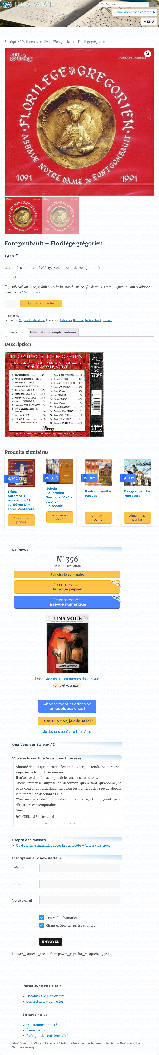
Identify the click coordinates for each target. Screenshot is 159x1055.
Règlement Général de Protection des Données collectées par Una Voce (88, 1043)
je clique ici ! (67, 721)
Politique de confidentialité (47, 1036)
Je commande (86, 585)
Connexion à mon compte (132, 12)
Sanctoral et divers (39, 42)
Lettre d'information (62, 918)
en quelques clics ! (67, 706)
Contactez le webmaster (44, 1001)
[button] (147, 53)
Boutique (11, 42)
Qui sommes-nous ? (41, 1025)
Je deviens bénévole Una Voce (67, 731)
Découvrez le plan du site (45, 996)
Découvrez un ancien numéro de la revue (67, 682)
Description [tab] (17, 332)
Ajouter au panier (41, 303)
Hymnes (107, 320)
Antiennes (66, 320)
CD (22, 42)
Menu (148, 21)
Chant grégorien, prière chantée (70, 925)
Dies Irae (78, 320)
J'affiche (67, 574)
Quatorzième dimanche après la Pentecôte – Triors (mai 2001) (64, 845)
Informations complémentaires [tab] (53, 332)
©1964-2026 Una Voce (26, 1043)
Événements (36, 1030)
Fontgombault (93, 320)
